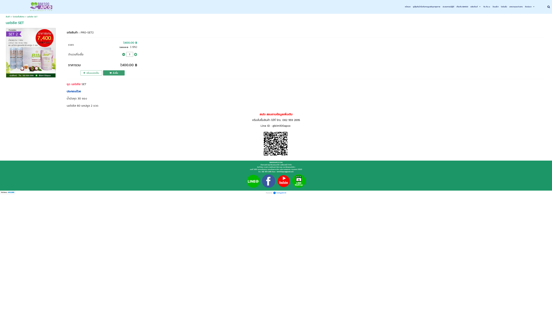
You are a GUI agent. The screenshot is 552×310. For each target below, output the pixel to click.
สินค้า (8, 16)
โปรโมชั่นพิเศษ (18, 16)
